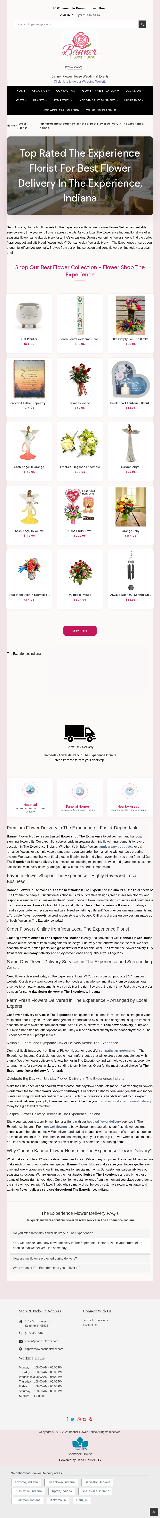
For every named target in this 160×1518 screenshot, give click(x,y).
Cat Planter (29, 339)
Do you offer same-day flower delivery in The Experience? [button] (53, 1233)
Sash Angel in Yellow (29, 531)
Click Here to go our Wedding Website (80, 81)
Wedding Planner (101, 110)
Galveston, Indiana (97, 1482)
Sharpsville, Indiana (95, 1491)
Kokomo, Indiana (26, 1482)
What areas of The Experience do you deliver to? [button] (46, 1267)
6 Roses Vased (80, 403)
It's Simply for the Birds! (130, 339)
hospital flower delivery (104, 1121)
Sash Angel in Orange (29, 467)
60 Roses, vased (80, 595)
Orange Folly (131, 531)
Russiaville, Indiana (28, 1491)
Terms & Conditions (95, 1320)
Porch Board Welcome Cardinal (80, 339)
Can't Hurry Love (80, 531)
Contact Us (65, 90)
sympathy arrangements (117, 1050)
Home (21, 90)
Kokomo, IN (58, 1500)
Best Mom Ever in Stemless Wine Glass (29, 595)
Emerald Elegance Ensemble (80, 467)
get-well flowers (55, 1126)
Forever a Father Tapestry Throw (29, 403)
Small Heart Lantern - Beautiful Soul (130, 403)
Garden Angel (130, 467)
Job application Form (62, 110)
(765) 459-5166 (89, 15)
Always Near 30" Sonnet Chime (130, 595)
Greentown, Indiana (61, 1482)
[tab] (80, 1233)
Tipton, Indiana (62, 1491)
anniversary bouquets (115, 846)
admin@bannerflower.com (41, 1341)
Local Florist (23, 125)
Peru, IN (82, 1500)
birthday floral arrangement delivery (125, 1101)
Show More (80, 630)
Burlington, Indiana (27, 1500)
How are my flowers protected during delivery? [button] (45, 1258)
